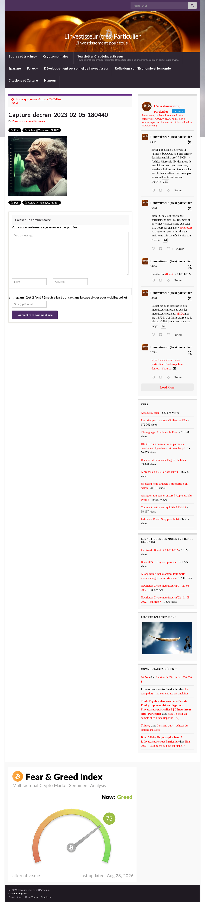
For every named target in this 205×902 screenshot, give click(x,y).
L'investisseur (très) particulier (171, 136)
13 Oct (153, 298)
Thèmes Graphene (41, 897)
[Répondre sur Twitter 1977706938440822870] (154, 335)
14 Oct (153, 266)
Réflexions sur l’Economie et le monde (143, 68)
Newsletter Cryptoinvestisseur (128, 57)
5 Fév (153, 141)
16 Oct (153, 208)
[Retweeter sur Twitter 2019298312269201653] (162, 191)
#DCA (180, 313)
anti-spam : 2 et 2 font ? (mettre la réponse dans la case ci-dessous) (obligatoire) (68, 297)
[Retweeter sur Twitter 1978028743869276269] (162, 281)
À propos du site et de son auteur (159, 471)
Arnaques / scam (150, 412)
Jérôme (145, 677)
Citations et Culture (23, 80)
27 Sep (153, 352)
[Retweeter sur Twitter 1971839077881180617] (162, 377)
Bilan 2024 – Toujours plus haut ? (160, 562)
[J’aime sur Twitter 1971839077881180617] (170, 377)
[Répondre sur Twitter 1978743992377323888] (154, 249)
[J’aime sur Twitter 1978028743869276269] (170, 281)
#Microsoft (186, 227)
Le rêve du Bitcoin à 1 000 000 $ (160, 550)
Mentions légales (17, 893)
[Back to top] (196, 893)
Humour (50, 80)
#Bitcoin (169, 274)
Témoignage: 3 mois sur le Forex (160, 432)
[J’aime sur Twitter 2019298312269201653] (170, 191)
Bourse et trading (21, 56)
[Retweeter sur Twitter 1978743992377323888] (162, 249)
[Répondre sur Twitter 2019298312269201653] (154, 191)
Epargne (14, 68)
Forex (31, 68)
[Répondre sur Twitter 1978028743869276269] (154, 281)
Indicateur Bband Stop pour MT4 (160, 519)
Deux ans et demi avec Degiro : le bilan (163, 460)
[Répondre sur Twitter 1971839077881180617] (154, 377)
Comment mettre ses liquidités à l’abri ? (163, 507)
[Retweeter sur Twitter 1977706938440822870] (162, 335)
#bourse (166, 368)
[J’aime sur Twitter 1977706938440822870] (170, 335)
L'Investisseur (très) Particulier (102, 36)
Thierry (145, 725)
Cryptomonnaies (56, 56)
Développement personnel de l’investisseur (76, 68)
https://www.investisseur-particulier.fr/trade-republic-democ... (167, 364)
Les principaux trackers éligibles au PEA (164, 420)
